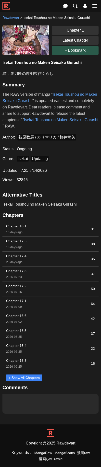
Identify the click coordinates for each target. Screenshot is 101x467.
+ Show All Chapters (24, 378)
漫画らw (45, 459)
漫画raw (83, 453)
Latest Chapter (75, 40)
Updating (40, 159)
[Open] (95, 6)
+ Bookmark (75, 50)
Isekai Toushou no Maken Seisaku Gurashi (61, 120)
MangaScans (64, 453)
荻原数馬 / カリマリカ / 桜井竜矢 (46, 137)
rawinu (59, 459)
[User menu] (85, 6)
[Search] (75, 6)
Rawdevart (10, 18)
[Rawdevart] (6, 3)
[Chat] (65, 6)
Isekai (23, 159)
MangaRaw (43, 453)
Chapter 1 (75, 30)
